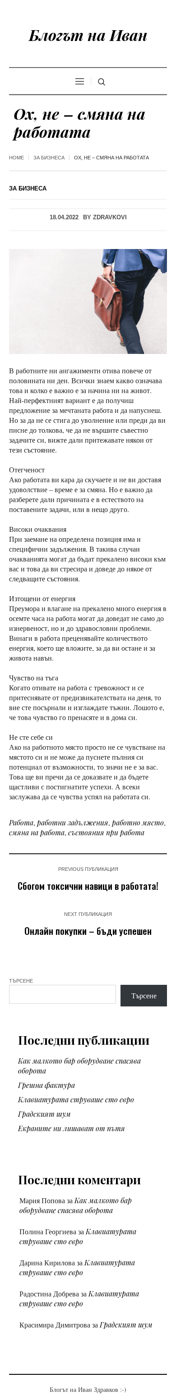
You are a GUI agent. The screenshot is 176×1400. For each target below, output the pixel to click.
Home (16, 157)
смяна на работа (37, 832)
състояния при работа (106, 832)
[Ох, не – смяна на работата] (88, 300)
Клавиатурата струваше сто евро (76, 1099)
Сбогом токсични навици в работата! (88, 886)
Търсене (21, 980)
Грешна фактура (46, 1085)
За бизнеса (49, 157)
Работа (21, 822)
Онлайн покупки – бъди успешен (88, 931)
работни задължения (72, 822)
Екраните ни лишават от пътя (71, 1128)
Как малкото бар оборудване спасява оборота (75, 1205)
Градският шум (44, 1114)
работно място (138, 822)
